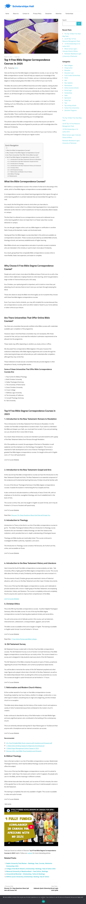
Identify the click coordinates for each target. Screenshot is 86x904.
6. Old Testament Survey (16, 170)
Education (67, 70)
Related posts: (13, 176)
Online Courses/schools (71, 88)
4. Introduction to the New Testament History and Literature (25, 166)
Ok (43, 901)
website (29, 853)
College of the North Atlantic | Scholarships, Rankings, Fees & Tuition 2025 (31, 869)
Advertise (58, 13)
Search (64, 20)
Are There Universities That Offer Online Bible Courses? (22, 155)
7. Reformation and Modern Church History (20, 172)
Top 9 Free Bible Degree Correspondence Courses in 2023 (22, 157)
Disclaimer (48, 13)
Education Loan (69, 73)
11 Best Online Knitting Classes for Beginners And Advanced (25, 746)
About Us (16, 13)
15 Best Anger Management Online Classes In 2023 (22, 748)
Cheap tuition (68, 68)
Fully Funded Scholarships (72, 75)
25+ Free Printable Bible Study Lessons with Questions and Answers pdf (29, 743)
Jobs (65, 80)
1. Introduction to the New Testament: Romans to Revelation (25, 159)
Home (7, 13)
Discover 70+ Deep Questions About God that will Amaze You (30, 515)
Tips (65, 103)
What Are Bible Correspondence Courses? (18, 150)
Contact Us (26, 13)
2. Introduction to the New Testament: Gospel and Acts (23, 161)
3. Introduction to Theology (16, 164)
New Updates (68, 83)
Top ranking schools (70, 105)
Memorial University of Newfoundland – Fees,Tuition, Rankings (27, 871)
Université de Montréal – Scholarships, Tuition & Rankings (25, 874)
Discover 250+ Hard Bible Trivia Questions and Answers (23, 751)
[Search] (78, 23)
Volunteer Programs (70, 110)
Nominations (68, 85)
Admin (16, 68)
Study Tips (17, 57)
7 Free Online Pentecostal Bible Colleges (24, 639)
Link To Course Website (11, 599)
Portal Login (68, 90)
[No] (84, 899)
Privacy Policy (37, 13)
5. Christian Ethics (14, 168)
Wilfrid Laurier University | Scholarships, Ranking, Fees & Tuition (27, 877)
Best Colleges (68, 65)
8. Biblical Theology (14, 174)
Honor (66, 78)
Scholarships (69, 13)
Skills (66, 95)
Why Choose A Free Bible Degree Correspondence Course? (22, 153)
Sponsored (67, 98)
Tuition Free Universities (71, 108)
